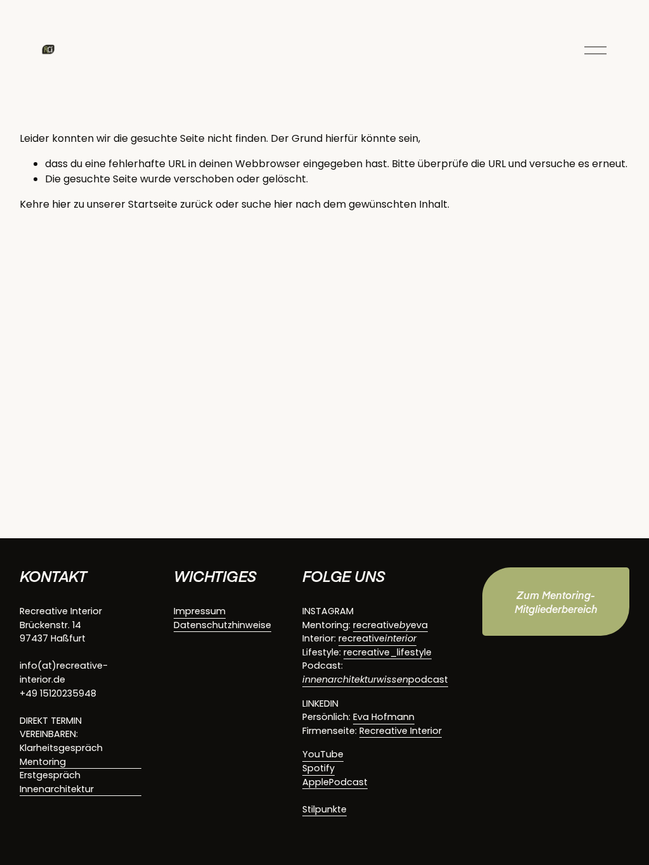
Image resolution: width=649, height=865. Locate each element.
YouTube (323, 754)
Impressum (200, 611)
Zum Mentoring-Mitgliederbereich (556, 602)
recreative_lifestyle (388, 652)
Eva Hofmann (383, 716)
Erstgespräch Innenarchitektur (57, 782)
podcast (375, 679)
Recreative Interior (400, 730)
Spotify (318, 768)
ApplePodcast (335, 782)
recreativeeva (390, 625)
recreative (377, 638)
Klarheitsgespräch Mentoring (61, 755)
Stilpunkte (324, 809)
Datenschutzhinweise (222, 625)
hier (61, 204)
